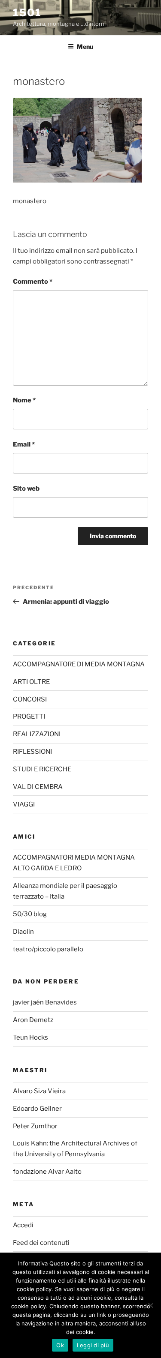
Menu (85, 46)
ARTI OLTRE (31, 682)
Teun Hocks (30, 1037)
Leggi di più (93, 1345)
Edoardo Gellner (37, 1108)
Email (24, 444)
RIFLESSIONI (32, 751)
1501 (27, 12)
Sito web (26, 488)
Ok (60, 1345)
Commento (32, 281)
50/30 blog (30, 914)
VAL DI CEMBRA (38, 787)
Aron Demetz (33, 1020)
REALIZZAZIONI (37, 734)
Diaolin (23, 931)
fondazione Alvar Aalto (47, 1171)
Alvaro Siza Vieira (39, 1091)
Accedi (23, 1225)
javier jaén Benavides (45, 1002)
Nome (24, 400)
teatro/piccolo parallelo (48, 949)
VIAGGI (24, 804)
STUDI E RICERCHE (42, 769)
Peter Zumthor (35, 1126)
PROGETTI (29, 716)
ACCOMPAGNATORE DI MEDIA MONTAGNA (79, 664)
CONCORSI (30, 699)
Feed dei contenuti (41, 1243)
